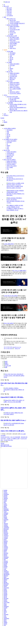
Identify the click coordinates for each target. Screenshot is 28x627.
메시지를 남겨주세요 (6, 446)
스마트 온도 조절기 (15, 21)
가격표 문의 (4, 358)
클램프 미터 (13, 78)
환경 (11, 60)
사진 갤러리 (10, 15)
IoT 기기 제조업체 (15, 437)
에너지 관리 (13, 20)
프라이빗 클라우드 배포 (16, 101)
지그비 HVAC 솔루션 (15, 93)
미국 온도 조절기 (14, 85)
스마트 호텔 (10, 51)
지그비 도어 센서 (5, 437)
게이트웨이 (13, 53)
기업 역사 (9, 14)
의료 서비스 (13, 48)
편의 (11, 70)
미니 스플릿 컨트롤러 (15, 88)
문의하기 (6, 115)
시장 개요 (9, 12)
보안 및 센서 (13, 45)
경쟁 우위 (9, 11)
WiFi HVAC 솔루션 (14, 92)
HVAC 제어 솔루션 (9, 323)
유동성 (11, 68)
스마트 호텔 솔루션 (9, 243)
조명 (11, 56)
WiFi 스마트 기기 (11, 18)
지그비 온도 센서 (8, 440)
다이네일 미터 (13, 76)
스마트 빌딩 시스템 (12, 35)
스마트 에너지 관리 (15, 42)
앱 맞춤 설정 (13, 99)
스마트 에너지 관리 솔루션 (11, 295)
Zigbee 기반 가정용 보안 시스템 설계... (13, 431)
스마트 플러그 (13, 74)
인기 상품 (23, 434)
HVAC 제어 (13, 28)
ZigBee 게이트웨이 (14, 26)
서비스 (5, 95)
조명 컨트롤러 (13, 43)
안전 (8, 147)
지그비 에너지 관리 (15, 29)
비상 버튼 (12, 54)
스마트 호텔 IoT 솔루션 (10, 128)
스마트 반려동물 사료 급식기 (17, 23)
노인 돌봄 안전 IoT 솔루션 (10, 139)
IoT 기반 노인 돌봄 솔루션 (19, 270)
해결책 (5, 49)
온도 (11, 90)
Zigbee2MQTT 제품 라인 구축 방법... (12, 397)
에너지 (11, 59)
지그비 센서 (13, 32)
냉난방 (11, 57)
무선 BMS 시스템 (14, 37)
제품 (5, 17)
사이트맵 (3, 435)
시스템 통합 (10, 102)
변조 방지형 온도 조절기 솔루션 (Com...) (13, 420)
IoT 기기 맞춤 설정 (14, 98)
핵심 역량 (9, 9)
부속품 (11, 34)
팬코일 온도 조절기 (15, 84)
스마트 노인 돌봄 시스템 (13, 438)
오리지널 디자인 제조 (12, 96)
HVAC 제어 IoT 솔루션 (10, 159)
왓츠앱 (2, 443)
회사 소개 (6, 6)
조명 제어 (12, 31)
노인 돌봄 (9, 62)
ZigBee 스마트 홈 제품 (12, 25)
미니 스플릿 (10, 167)
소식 (5, 113)
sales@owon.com (5, 444)
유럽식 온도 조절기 (15, 87)
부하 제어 (12, 79)
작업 (8, 131)
